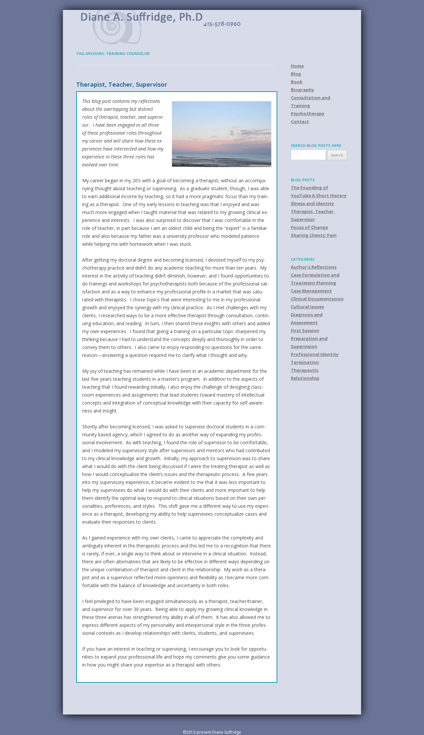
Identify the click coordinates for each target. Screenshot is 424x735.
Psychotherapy (307, 113)
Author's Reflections (314, 267)
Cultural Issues (307, 307)
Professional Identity (315, 354)
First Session (305, 330)
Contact (300, 121)
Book (296, 82)
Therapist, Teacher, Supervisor (121, 84)
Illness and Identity (312, 203)
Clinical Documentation (317, 299)
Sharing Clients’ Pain (314, 235)
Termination (305, 362)
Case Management (311, 291)
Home (297, 66)
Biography (302, 90)
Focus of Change (309, 227)
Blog (296, 74)
